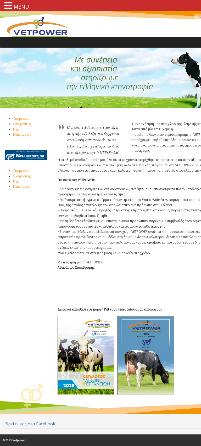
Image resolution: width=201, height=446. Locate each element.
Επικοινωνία (22, 134)
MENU (21, 6)
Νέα (16, 129)
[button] (9, 5)
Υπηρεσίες (21, 118)
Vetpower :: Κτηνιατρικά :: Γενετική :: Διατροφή (40, 30)
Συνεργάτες (22, 124)
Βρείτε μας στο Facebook (30, 424)
